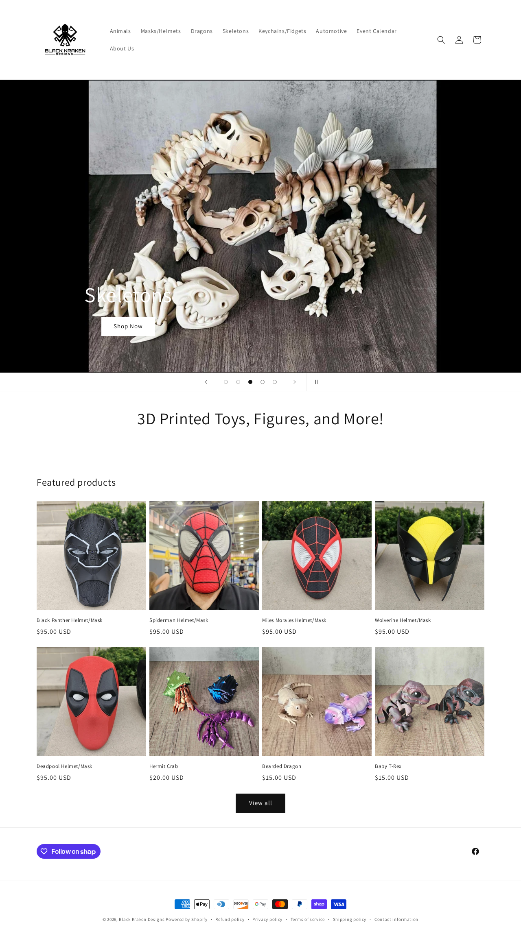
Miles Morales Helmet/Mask (294, 620)
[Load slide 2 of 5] (238, 382)
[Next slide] (295, 382)
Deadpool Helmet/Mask (64, 766)
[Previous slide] (206, 382)
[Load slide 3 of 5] (250, 382)
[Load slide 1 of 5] (226, 382)
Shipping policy (350, 919)
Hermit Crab (163, 766)
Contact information (396, 919)
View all (260, 803)
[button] (441, 40)
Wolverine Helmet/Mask (403, 620)
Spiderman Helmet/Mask (178, 620)
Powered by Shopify (187, 919)
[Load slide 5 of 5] (275, 382)
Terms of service (308, 919)
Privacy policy (267, 919)
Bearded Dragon (281, 766)
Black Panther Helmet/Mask (70, 620)
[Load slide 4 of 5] (262, 382)
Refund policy (229, 919)
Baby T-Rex (388, 766)
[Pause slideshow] (315, 382)
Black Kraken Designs (141, 919)
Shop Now (128, 326)
